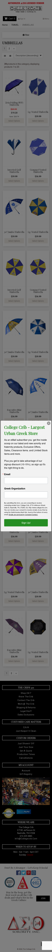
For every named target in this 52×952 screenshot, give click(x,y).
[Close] (48, 423)
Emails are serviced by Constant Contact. (23, 514)
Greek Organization (14, 488)
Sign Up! (26, 522)
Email (7, 474)
